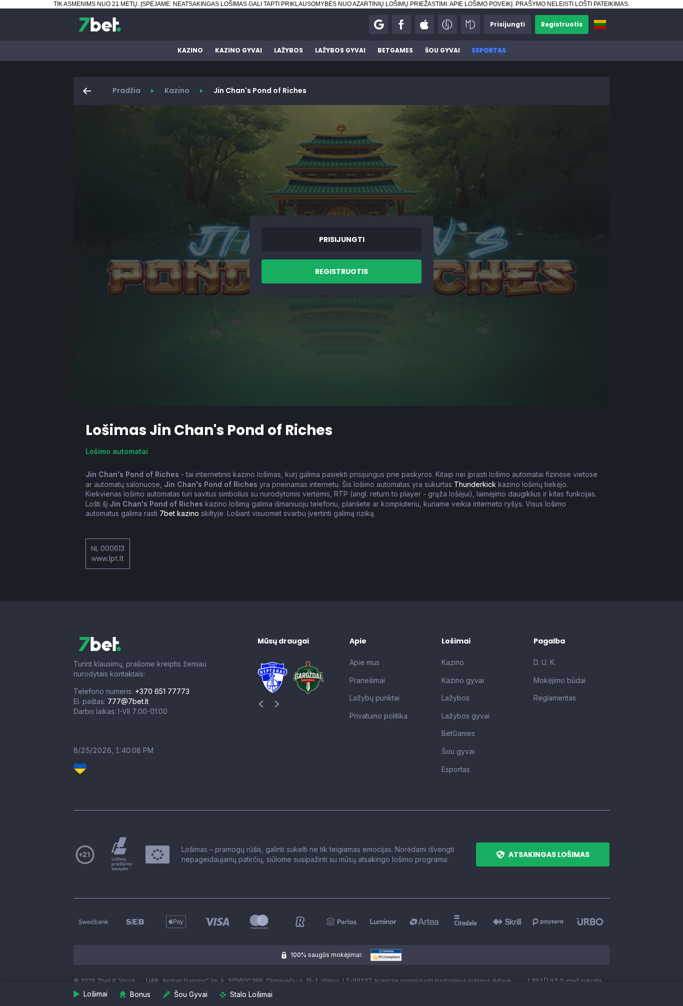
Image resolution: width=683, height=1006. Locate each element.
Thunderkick (475, 484)
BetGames (395, 50)
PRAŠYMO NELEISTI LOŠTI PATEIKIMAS (572, 4)
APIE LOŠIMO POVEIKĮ (481, 4)
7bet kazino (179, 513)
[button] (378, 24)
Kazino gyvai (238, 50)
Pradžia (126, 91)
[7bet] (100, 25)
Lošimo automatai (117, 451)
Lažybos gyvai (340, 50)
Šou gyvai (442, 50)
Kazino (190, 50)
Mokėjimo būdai (560, 680)
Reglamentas (555, 698)
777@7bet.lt (128, 701)
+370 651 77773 (162, 691)
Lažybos (288, 50)
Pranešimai (367, 680)
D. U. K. (545, 662)
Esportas (489, 50)
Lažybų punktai (375, 698)
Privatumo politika (379, 716)
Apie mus (365, 662)
